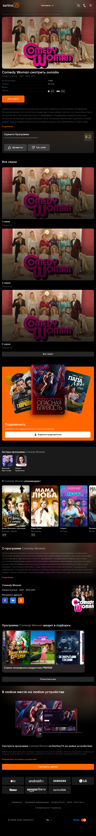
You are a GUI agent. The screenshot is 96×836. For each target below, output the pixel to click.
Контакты (79, 802)
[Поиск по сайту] (78, 5)
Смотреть (13, 99)
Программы (15, 14)
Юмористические (29, 14)
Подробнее (7, 127)
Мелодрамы (36, 531)
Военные (6, 531)
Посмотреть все (48, 679)
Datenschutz (58, 802)
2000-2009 (30, 76)
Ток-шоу (63, 531)
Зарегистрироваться (49, 435)
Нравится (17, 147)
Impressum (17, 802)
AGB (69, 802)
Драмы (14, 531)
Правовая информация (37, 802)
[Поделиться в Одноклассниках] (21, 600)
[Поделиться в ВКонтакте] (13, 600)
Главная (5, 14)
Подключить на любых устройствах (19, 759)
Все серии (48, 354)
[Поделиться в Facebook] (5, 600)
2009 (21, 76)
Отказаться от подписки (48, 808)
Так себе (41, 147)
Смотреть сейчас (48, 767)
